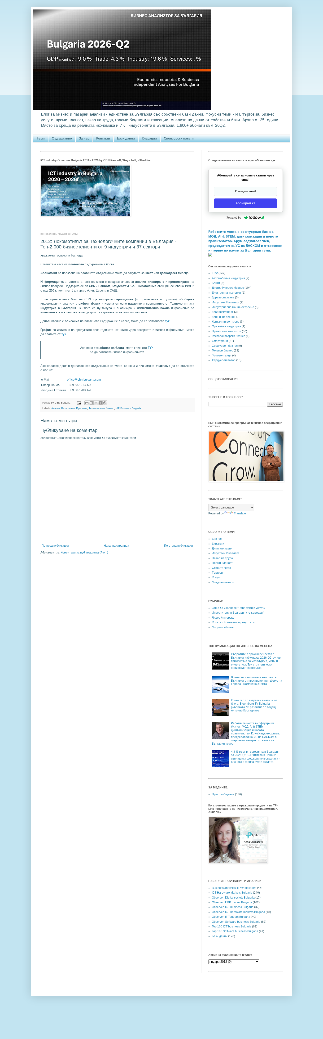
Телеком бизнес (222, 350)
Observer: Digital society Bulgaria (233, 897)
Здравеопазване (223, 297)
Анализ (55, 408)
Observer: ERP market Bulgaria (232, 902)
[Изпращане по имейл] (86, 402)
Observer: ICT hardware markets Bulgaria (238, 912)
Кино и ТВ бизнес (223, 317)
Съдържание (62, 138)
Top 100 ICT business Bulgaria (231, 926)
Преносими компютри (226, 331)
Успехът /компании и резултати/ (233, 622)
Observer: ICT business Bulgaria (232, 907)
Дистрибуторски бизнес (228, 287)
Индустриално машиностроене (233, 307)
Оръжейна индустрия (226, 326)
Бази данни (126, 138)
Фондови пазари (223, 582)
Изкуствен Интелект (225, 302)
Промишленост (222, 563)
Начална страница (116, 545)
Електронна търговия (226, 292)
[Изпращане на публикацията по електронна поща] (79, 402)
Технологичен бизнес (101, 408)
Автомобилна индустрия (228, 278)
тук (167, 321)
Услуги (216, 577)
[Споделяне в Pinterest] (104, 402)
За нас (84, 138)
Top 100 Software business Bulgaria (235, 931)
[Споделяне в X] (95, 402)
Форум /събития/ (223, 627)
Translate (240, 513)
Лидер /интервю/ (223, 617)
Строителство (221, 568)
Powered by (234, 217)
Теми (41, 138)
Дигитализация (222, 548)
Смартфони (220, 341)
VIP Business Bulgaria (128, 408)
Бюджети (218, 543)
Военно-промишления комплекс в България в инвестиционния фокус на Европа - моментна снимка (256, 681)
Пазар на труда (222, 558)
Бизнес (217, 538)
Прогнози (81, 408)
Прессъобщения (223, 794)
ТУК (150, 348)
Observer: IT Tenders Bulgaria (231, 916)
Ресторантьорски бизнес (228, 336)
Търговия (218, 572)
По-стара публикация (178, 545)
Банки (216, 283)
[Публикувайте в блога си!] (91, 402)
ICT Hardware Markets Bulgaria (232, 892)
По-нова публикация (55, 545)
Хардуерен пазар (224, 360)
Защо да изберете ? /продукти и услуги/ (238, 608)
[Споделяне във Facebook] (100, 402)
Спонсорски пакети (179, 138)
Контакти (103, 138)
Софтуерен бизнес (225, 345)
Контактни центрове (225, 321)
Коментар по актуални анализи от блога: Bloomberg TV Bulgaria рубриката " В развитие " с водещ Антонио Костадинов (254, 705)
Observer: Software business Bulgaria (236, 921)
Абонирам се (245, 203)
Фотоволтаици (221, 355)
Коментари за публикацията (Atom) (84, 552)
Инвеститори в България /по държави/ (237, 612)
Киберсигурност (222, 312)
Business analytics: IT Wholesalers (234, 888)
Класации (149, 138)
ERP (215, 273)
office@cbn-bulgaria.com (84, 379)
